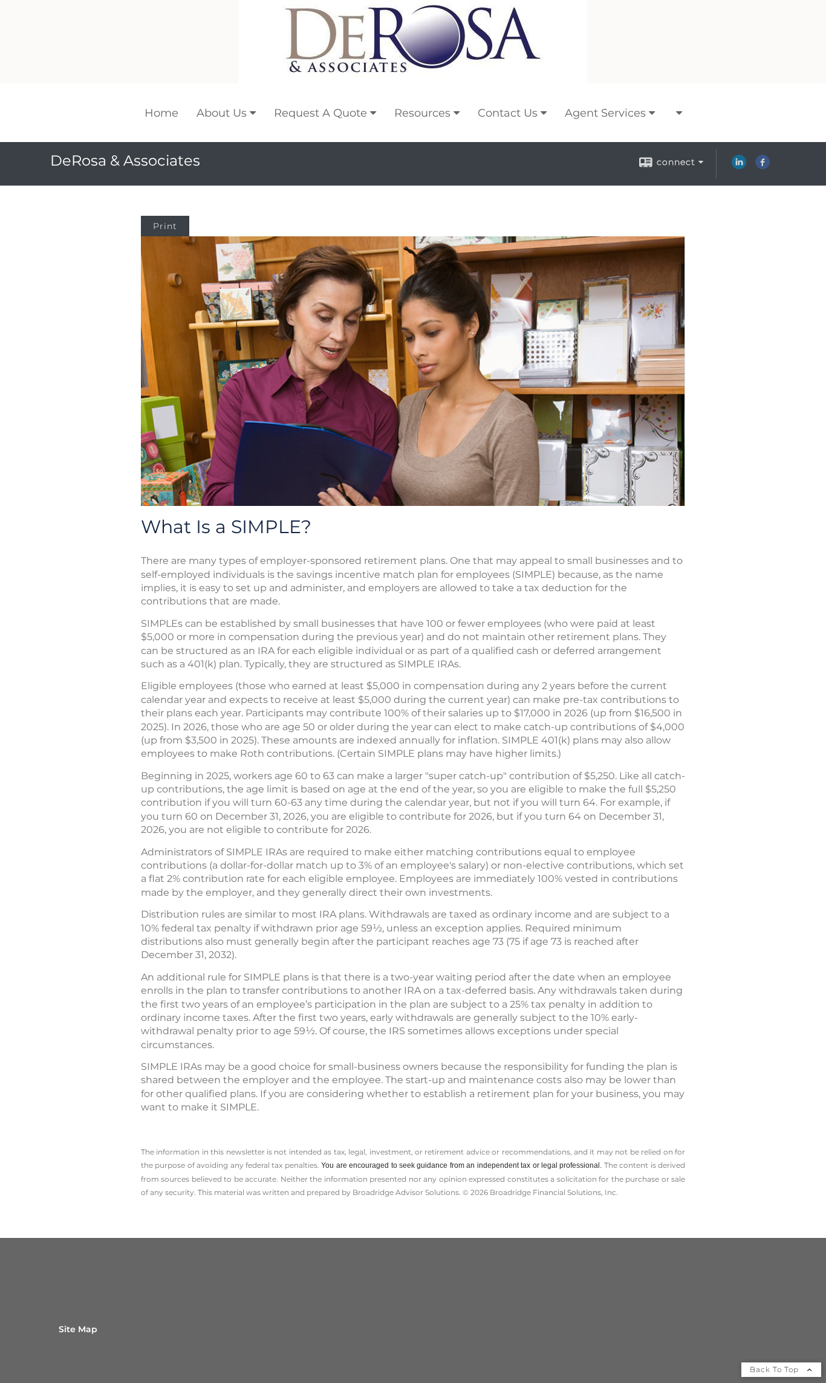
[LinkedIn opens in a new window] (739, 166)
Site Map (78, 1329)
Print (165, 226)
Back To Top (775, 1369)
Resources (422, 113)
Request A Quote (320, 113)
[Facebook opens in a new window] (762, 166)
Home (161, 113)
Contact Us (508, 113)
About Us (222, 113)
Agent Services (605, 113)
